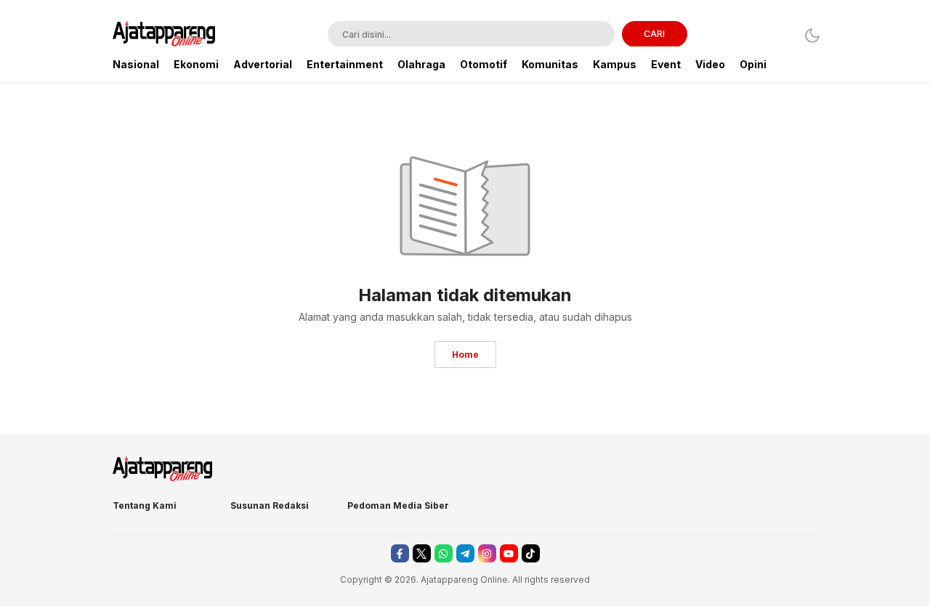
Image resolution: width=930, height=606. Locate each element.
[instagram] (487, 553)
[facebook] (400, 553)
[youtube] (509, 553)
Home (465, 354)
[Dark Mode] (808, 35)
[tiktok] (531, 553)
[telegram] (465, 553)
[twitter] (422, 553)
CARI (654, 33)
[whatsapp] (443, 553)
